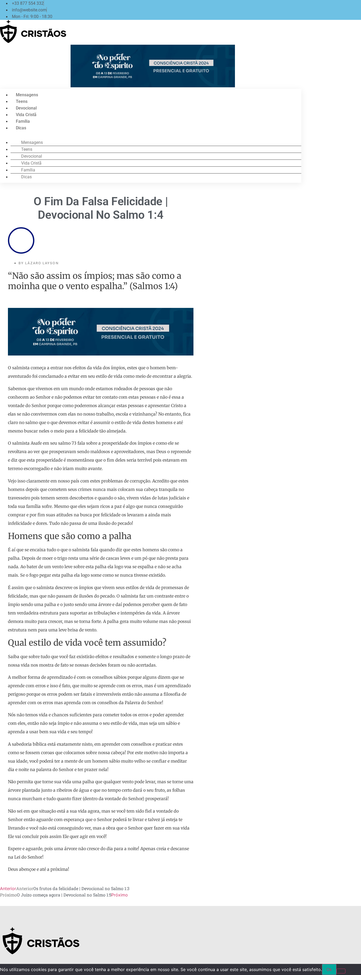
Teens (21, 101)
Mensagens (27, 94)
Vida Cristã (26, 114)
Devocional (26, 108)
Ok (329, 969)
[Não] (340, 971)
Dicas (21, 127)
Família (23, 121)
